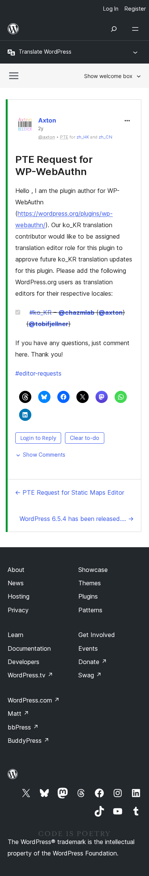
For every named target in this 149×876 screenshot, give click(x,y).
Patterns (90, 610)
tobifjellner (48, 324)
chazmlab (76, 312)
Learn (15, 635)
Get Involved (96, 635)
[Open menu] (137, 29)
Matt (18, 713)
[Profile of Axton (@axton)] (24, 126)
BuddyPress (28, 740)
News (16, 583)
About (16, 569)
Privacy (18, 610)
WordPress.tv (30, 675)
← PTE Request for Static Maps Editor (69, 492)
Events (88, 648)
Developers (23, 662)
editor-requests (38, 373)
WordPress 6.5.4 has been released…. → (76, 518)
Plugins (88, 596)
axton (111, 312)
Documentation (29, 648)
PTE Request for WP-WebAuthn (54, 165)
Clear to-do (84, 438)
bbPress (23, 727)
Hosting (18, 596)
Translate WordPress (45, 51)
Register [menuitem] (135, 8)
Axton (47, 120)
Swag (90, 675)
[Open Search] (114, 29)
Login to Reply (38, 437)
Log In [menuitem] (110, 8)
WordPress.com (34, 700)
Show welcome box (108, 76)
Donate (92, 662)
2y (41, 128)
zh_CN (105, 137)
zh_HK (82, 137)
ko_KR (40, 312)
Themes (89, 583)
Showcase (93, 569)
